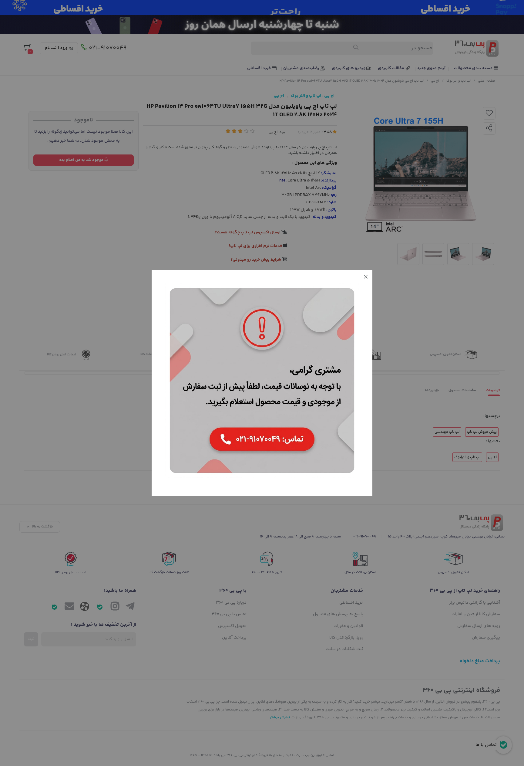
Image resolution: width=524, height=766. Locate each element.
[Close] (365, 276)
